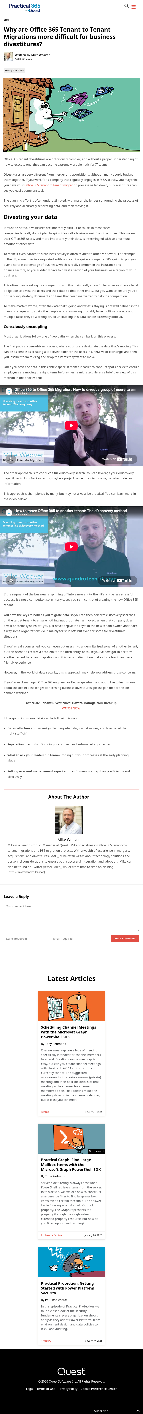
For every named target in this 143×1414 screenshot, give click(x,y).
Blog (6, 19)
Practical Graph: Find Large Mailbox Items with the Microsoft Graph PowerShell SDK (71, 1164)
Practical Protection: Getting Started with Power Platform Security (67, 1288)
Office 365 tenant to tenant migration (50, 185)
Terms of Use (46, 1389)
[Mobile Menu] (133, 7)
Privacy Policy (67, 1389)
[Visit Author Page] (69, 820)
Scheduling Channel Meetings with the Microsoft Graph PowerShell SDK (68, 1032)
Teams (45, 1112)
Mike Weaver (40, 55)
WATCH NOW (71, 708)
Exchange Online (51, 1235)
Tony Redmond (55, 1044)
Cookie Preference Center (99, 1389)
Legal (30, 1389)
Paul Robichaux (56, 1300)
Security (46, 1341)
